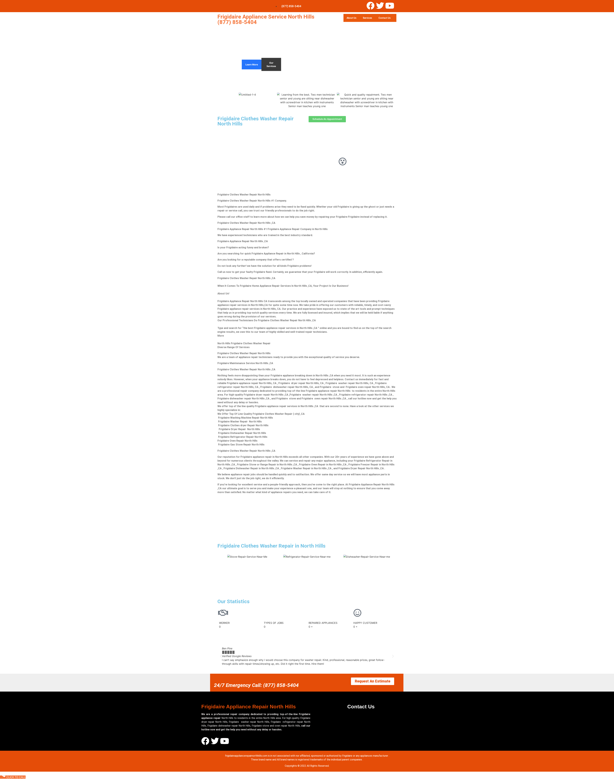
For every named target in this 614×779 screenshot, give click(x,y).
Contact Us (384, 18)
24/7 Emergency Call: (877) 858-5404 (256, 685)
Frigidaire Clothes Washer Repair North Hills (255, 121)
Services (367, 18)
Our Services (271, 64)
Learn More (251, 64)
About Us (351, 18)
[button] (221, 656)
